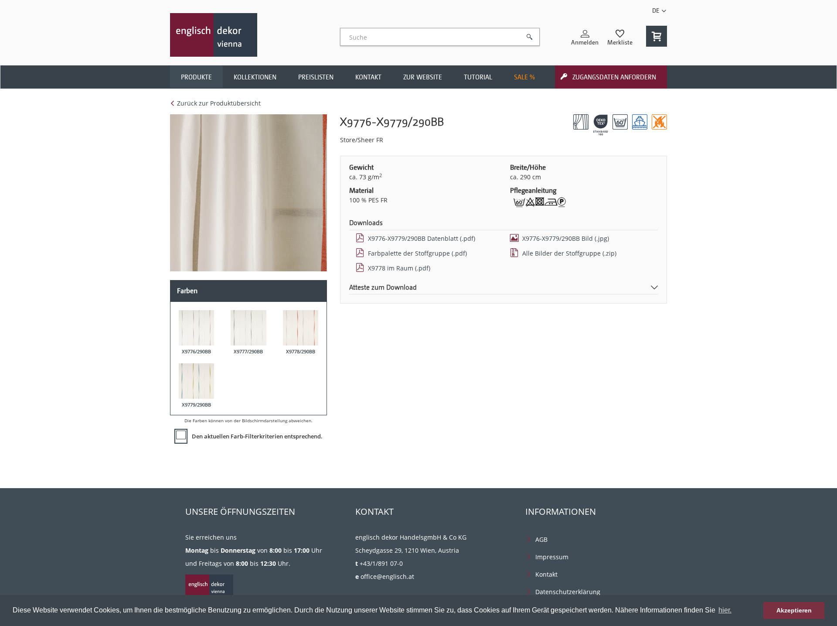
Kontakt (368, 77)
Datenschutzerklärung (567, 592)
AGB (541, 539)
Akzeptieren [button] (794, 610)
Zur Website (422, 77)
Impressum (551, 557)
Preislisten (315, 77)
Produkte (196, 77)
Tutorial (478, 77)
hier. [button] (725, 610)
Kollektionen (255, 77)
